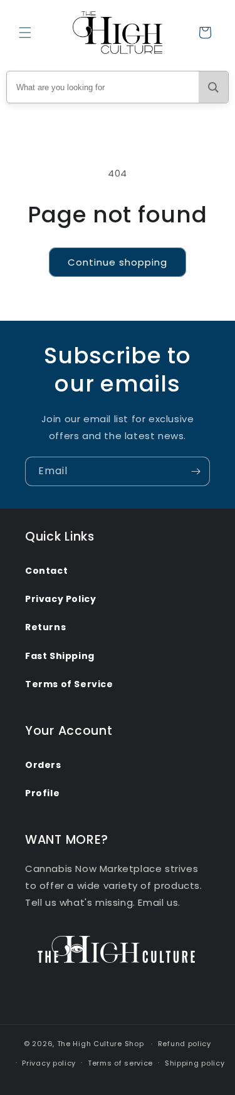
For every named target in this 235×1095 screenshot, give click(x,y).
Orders (43, 765)
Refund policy (184, 1044)
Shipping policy (195, 1063)
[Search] (213, 87)
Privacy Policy (60, 599)
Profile (42, 793)
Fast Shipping (60, 656)
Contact (46, 570)
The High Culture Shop (100, 1044)
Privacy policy (49, 1063)
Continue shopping (117, 262)
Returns (45, 627)
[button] (25, 32)
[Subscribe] (195, 471)
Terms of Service (69, 684)
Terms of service (120, 1063)
